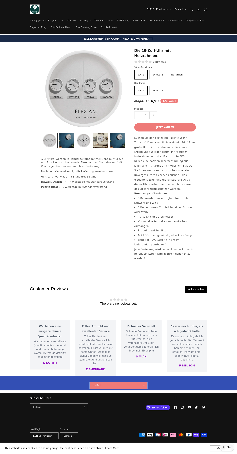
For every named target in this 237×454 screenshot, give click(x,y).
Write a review (196, 289)
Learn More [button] (112, 448)
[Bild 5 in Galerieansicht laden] (117, 140)
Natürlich (177, 74)
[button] (85, 20)
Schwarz (158, 74)
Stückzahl (139, 108)
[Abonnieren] (143, 385)
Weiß (141, 74)
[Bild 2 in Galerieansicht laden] (66, 140)
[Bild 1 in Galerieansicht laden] (49, 140)
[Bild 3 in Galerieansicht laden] (83, 140)
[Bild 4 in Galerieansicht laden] (101, 140)
